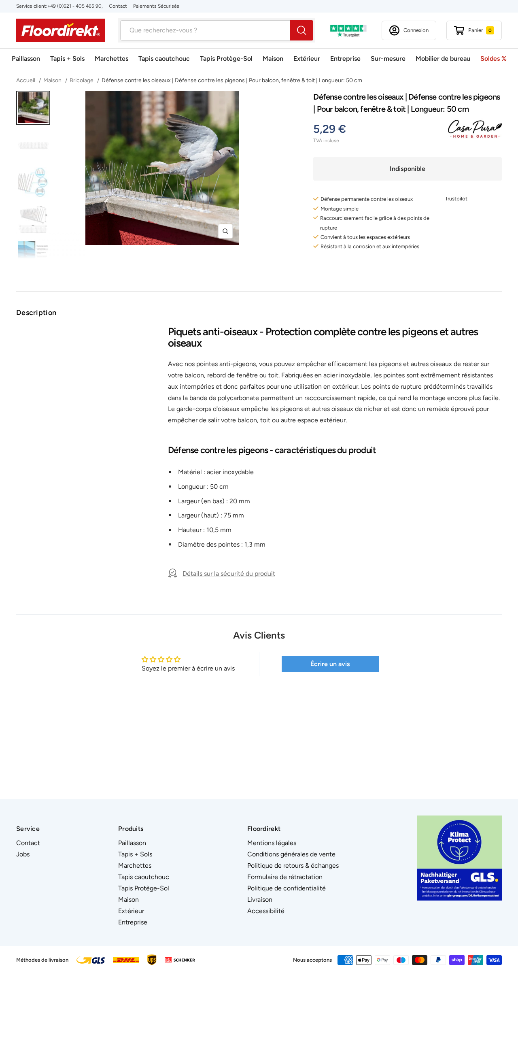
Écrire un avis (330, 664)
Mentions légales (271, 843)
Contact (118, 6)
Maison (273, 58)
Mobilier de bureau (443, 58)
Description (36, 312)
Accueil (26, 80)
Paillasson (26, 58)
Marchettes (111, 58)
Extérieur (306, 58)
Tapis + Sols (67, 58)
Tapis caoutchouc (164, 58)
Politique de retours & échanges (293, 865)
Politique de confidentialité (286, 888)
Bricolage (82, 80)
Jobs (23, 854)
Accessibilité (265, 911)
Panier (480, 30)
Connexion (416, 30)
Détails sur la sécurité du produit (229, 573)
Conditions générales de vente (291, 854)
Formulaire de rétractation (285, 877)
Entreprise (345, 58)
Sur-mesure (388, 58)
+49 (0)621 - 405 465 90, (75, 6)
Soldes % (493, 58)
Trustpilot (456, 199)
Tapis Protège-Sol (226, 58)
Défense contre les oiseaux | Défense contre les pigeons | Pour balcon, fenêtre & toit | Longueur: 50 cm (232, 80)
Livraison (259, 899)
